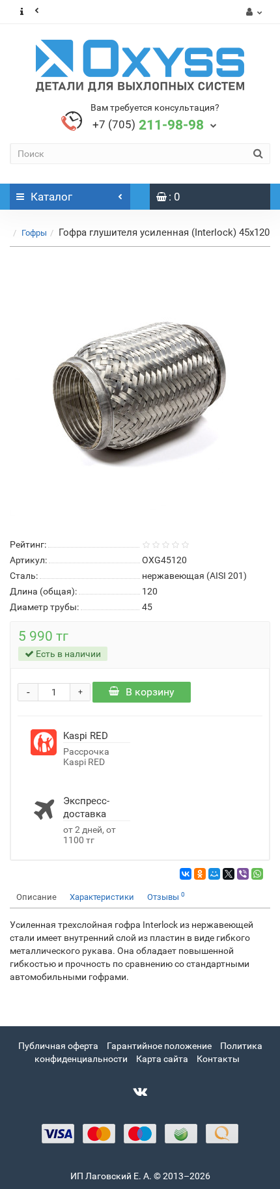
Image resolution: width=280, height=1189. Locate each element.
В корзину (150, 692)
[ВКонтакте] (185, 874)
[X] (228, 874)
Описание (36, 897)
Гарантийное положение (159, 1046)
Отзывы (166, 896)
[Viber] (243, 874)
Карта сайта (162, 1059)
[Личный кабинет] (252, 11)
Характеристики (102, 897)
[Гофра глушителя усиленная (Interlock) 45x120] (140, 390)
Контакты (218, 1059)
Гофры (34, 233)
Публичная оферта (58, 1046)
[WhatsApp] (257, 874)
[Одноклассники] (200, 874)
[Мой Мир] (214, 874)
